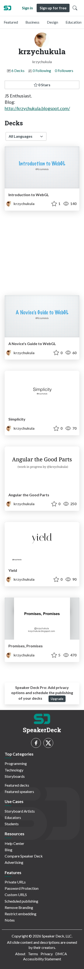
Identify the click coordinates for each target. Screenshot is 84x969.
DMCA (61, 953)
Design (52, 22)
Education (74, 22)
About (20, 953)
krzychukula (24, 203)
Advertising (14, 862)
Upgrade (57, 699)
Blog (8, 849)
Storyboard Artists (20, 811)
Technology (14, 770)
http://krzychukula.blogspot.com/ (37, 108)
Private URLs (15, 882)
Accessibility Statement (42, 959)
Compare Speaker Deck (24, 856)
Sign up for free (53, 8)
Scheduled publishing (21, 901)
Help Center (14, 843)
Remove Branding (19, 907)
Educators (13, 817)
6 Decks (17, 70)
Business (32, 22)
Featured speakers (19, 791)
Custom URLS (16, 894)
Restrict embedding (20, 913)
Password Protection (21, 888)
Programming (16, 763)
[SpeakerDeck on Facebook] (36, 743)
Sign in (27, 8)
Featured (11, 22)
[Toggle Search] (75, 8)
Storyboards (15, 776)
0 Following (42, 70)
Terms (33, 953)
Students (12, 823)
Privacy (47, 953)
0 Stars (44, 85)
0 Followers (64, 70)
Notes (10, 920)
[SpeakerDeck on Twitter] (48, 743)
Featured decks (17, 785)
